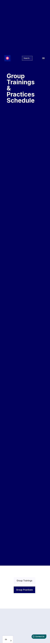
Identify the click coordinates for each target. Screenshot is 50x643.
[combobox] (7, 639)
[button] (43, 58)
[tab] (24, 580)
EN (6, 639)
